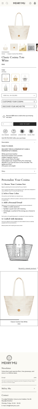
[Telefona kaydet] (33, 16)
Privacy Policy (31, 381)
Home (3, 54)
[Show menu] (3, 3)
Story (3, 171)
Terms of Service (8, 382)
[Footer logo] (9, 359)
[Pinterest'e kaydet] (33, 11)
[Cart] (34, 3)
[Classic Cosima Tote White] (19, 295)
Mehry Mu (6, 388)
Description (5, 142)
